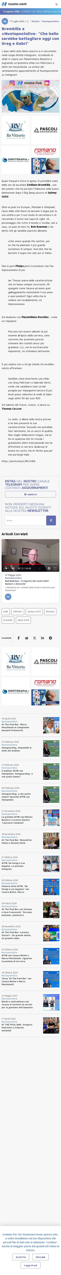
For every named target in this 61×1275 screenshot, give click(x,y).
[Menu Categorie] (56, 3)
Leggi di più (30, 1265)
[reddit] (27, 638)
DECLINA (40, 1257)
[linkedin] (43, 638)
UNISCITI (32, 494)
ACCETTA (21, 1257)
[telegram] (50, 638)
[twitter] (35, 638)
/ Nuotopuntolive (49, 21)
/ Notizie (34, 21)
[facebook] (19, 638)
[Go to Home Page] (27, 21)
